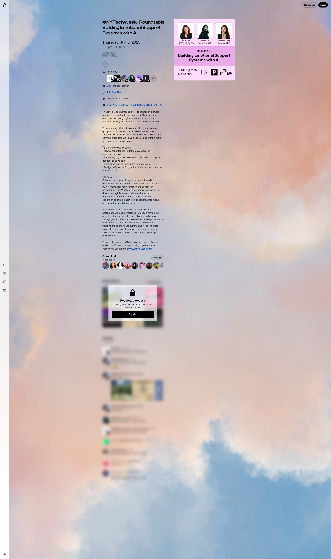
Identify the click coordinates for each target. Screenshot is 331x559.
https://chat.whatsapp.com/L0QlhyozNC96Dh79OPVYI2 (136, 105)
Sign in (110, 86)
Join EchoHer (114, 92)
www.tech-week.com (140, 248)
